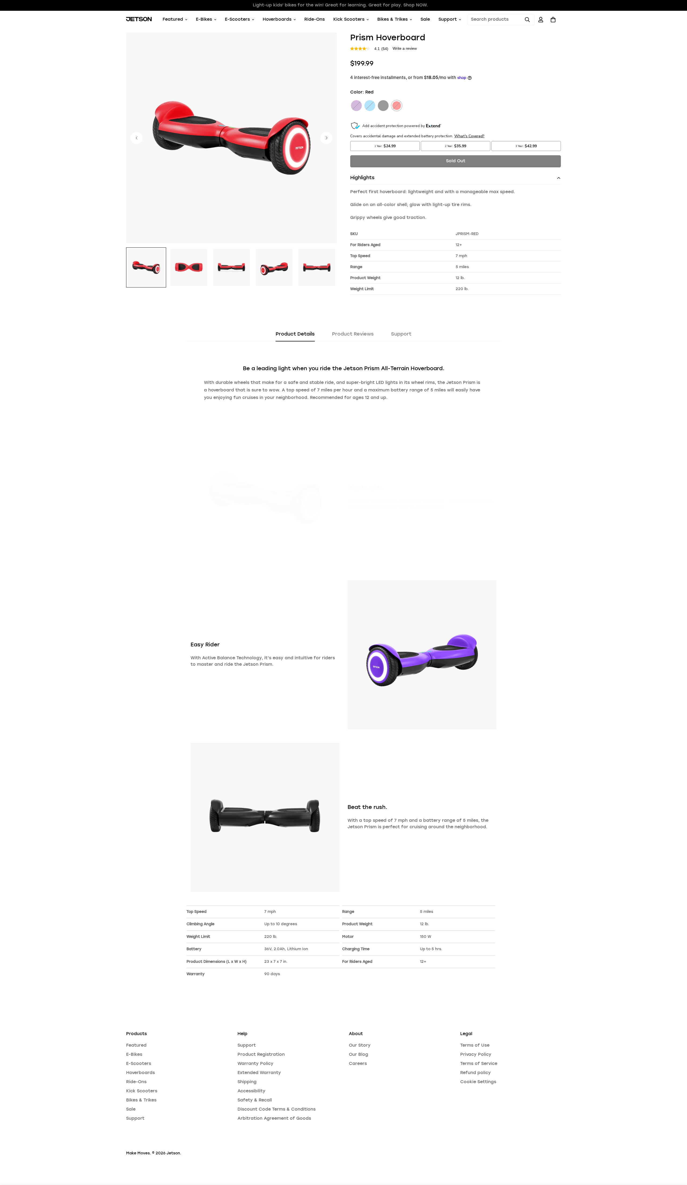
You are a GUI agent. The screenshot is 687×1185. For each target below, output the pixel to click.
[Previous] (136, 138)
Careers (358, 1064)
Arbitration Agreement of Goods (274, 1118)
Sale (425, 19)
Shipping (247, 1082)
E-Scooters (237, 19)
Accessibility (251, 1091)
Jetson (173, 1153)
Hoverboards (277, 19)
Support (447, 19)
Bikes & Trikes (392, 19)
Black (383, 105)
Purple (356, 105)
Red (396, 105)
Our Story (360, 1045)
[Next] (326, 138)
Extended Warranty (259, 1073)
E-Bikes (204, 19)
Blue (369, 105)
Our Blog (358, 1055)
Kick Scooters (348, 19)
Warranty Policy (255, 1064)
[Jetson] (139, 19)
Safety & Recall (254, 1100)
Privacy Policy (475, 1055)
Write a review (405, 48)
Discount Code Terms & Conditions (276, 1109)
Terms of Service (478, 1064)
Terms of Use (474, 1045)
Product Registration (261, 1055)
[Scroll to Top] (676, 1156)
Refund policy (475, 1073)
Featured (173, 19)
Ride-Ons (314, 19)
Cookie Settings (478, 1082)
